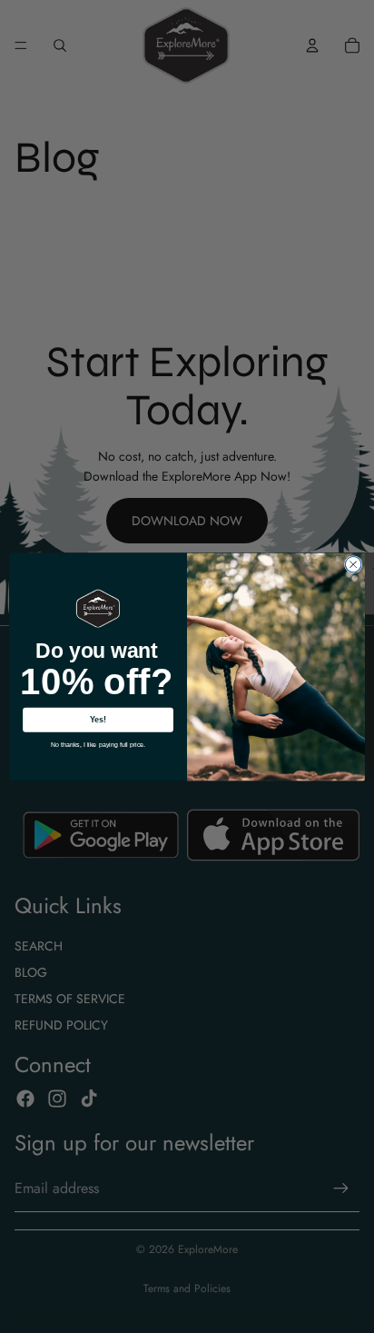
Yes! (98, 719)
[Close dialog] (353, 564)
